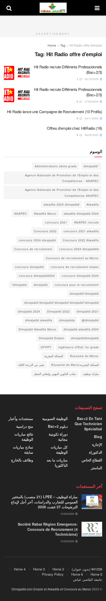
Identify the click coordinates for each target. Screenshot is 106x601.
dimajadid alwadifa (38, 320)
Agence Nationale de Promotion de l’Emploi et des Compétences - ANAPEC (62, 178)
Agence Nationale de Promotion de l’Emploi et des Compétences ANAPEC (62, 192)
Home (52, 45)
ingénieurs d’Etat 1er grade (78, 347)
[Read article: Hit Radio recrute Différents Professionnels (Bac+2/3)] (17, 73)
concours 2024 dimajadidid (79, 249)
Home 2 (58, 569)
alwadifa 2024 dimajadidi (61, 204)
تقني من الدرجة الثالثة (31, 365)
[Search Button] (9, 8)
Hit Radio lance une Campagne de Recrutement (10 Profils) (54, 111)
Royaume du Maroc (84, 356)
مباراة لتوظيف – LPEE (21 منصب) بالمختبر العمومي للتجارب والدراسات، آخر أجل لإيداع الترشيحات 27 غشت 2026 (44, 501)
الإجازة (97, 444)
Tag (62, 45)
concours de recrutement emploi (75, 267)
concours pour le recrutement (77, 285)
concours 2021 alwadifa (81, 231)
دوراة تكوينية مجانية (58, 436)
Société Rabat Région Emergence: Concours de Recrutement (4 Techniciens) (48, 529)
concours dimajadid (29, 267)
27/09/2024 (92, 101)
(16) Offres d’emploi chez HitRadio (74, 128)
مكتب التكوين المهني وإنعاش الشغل (55, 374)
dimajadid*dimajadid (84, 293)
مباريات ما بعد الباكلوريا (57, 462)
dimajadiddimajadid (85, 338)
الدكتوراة (95, 452)
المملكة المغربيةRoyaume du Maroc (75, 365)
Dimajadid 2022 (58, 311)
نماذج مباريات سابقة (23, 449)
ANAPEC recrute (86, 222)
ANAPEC (20, 213)
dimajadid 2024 (29, 311)
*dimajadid (91, 166)
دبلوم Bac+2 (58, 426)
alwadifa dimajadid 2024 (81, 213)
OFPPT (46, 347)
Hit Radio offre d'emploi (85, 45)
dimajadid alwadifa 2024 (81, 329)
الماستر (96, 467)
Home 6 (77, 574)
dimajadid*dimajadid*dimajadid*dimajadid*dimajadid (61, 302)
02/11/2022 (92, 118)
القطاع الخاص (92, 459)
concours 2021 (56, 222)
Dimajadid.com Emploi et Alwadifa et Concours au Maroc (51, 589)
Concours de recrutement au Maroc (72, 258)
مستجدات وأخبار (20, 418)
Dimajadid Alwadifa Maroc (38, 329)
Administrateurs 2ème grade (56, 166)
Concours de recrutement (33, 249)
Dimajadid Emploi (51, 338)
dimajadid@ (90, 320)
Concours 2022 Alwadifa (81, 240)
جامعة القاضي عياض (87, 579)
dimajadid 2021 (88, 311)
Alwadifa (92, 204)
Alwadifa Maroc (45, 213)
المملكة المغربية (53, 356)
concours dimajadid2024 (37, 275)
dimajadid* (19, 285)
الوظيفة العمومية (55, 418)
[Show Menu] (97, 8)
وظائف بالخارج (22, 459)
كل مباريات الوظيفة (59, 449)
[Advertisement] (53, 22)
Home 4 (19, 569)
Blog (98, 436)
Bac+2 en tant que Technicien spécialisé (88, 423)
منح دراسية (24, 426)
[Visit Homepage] (53, 8)
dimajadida (67, 320)
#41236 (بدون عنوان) (87, 569)
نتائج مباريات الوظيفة (23, 436)
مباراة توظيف (91, 374)
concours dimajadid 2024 (80, 275)
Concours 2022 (45, 231)
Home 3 (39, 569)
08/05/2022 (92, 135)
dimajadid (41, 285)
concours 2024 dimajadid (37, 240)
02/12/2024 (92, 79)
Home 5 (96, 574)
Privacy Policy (53, 574)
